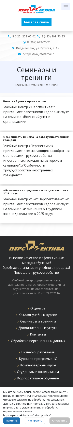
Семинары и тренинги (37, 321)
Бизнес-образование (37, 352)
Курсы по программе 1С (37, 358)
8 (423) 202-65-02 (24, 36)
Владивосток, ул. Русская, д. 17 (37, 48)
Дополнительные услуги (37, 328)
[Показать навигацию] (65, 6)
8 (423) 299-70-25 (53, 36)
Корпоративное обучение (37, 378)
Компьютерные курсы (37, 365)
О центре (37, 308)
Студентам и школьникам (37, 371)
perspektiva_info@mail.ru (39, 54)
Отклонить (59, 420)
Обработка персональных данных (37, 341)
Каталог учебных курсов (37, 315)
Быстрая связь (36, 22)
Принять (12, 420)
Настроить (35, 420)
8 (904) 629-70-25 (38, 42)
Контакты (37, 334)
